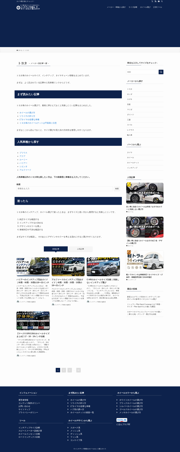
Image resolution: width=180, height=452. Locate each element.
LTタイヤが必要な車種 (29, 119)
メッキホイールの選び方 (130, 412)
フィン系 (74, 437)
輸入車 (129, 135)
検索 (18, 184)
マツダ (129, 109)
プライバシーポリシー (28, 412)
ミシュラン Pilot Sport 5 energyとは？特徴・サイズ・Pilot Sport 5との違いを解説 (144, 305)
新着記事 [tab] (55, 249)
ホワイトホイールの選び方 (131, 400)
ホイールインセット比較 (29, 434)
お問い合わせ (24, 406)
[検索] (161, 1)
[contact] (158, 1)
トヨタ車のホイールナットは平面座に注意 (38, 123)
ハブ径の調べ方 (77, 409)
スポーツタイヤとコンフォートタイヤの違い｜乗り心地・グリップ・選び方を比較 (144, 313)
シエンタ (23, 166)
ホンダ (129, 94)
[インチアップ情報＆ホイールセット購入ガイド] (28, 7)
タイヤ (129, 152)
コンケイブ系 (76, 440)
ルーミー (23, 160)
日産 (129, 104)
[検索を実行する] (161, 72)
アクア (22, 156)
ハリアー (23, 163)
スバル (129, 125)
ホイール (130, 157)
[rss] (155, 1)
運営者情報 (23, 400)
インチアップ (132, 168)
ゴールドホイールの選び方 (131, 409)
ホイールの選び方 (27, 113)
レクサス (130, 130)
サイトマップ (24, 409)
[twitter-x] (152, 1)
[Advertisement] (90, 30)
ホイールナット (133, 163)
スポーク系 (75, 428)
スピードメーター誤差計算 (30, 431)
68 (78, 370)
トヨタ (129, 89)
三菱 (129, 120)
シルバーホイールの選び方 (131, 406)
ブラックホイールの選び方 (131, 403)
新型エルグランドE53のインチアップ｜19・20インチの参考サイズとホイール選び (144, 298)
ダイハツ (130, 115)
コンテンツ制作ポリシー (29, 403)
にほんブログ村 (123, 424)
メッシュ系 (75, 431)
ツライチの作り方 (27, 116)
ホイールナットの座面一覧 (82, 412)
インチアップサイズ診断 (29, 428)
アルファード (25, 170)
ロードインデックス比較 (29, 437)
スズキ (129, 99)
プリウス (23, 153)
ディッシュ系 (76, 434)
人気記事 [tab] (80, 249)
